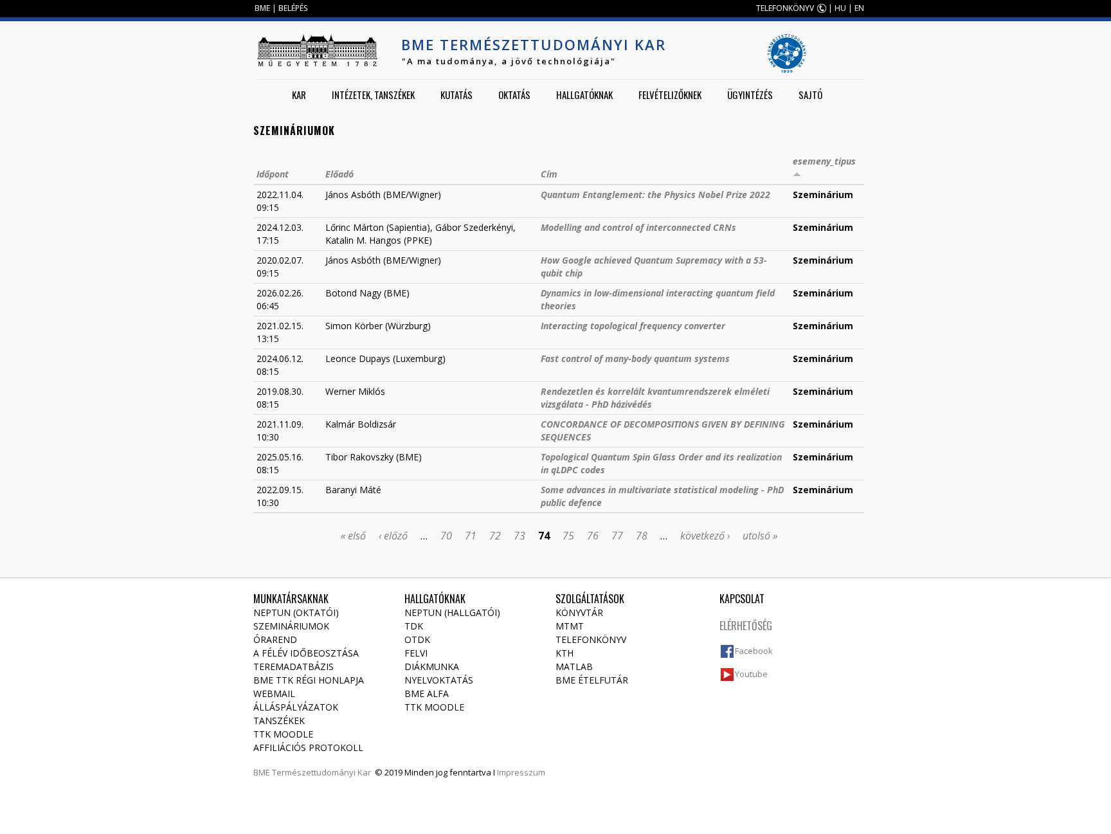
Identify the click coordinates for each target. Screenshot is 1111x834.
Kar (299, 94)
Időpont (273, 174)
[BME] (317, 50)
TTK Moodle (283, 734)
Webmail (274, 693)
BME (262, 8)
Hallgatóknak (584, 94)
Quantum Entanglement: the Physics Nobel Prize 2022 (655, 194)
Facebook (754, 651)
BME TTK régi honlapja (308, 680)
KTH (565, 653)
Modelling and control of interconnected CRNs (638, 227)
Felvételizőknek (669, 94)
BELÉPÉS (292, 8)
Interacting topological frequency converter (633, 326)
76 (593, 536)
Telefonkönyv (591, 639)
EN (859, 8)
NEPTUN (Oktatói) (296, 612)
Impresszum (521, 772)
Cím (549, 174)
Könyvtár (579, 612)
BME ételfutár (592, 680)
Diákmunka (431, 666)
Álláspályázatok (295, 707)
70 (446, 536)
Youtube (751, 674)
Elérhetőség (745, 625)
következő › (705, 536)
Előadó (339, 174)
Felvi (416, 653)
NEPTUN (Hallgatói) (452, 612)
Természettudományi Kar (321, 772)
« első (353, 536)
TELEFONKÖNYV (785, 8)
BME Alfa (426, 693)
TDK (413, 626)
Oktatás (514, 94)
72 (495, 536)
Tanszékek (279, 720)
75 (568, 536)
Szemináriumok (291, 626)
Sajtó (810, 94)
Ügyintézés (750, 94)
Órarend (275, 639)
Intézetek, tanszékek (373, 94)
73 (519, 536)
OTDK (417, 639)
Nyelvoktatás (438, 680)
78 (641, 536)
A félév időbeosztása (306, 653)
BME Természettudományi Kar (533, 44)
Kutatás (456, 94)
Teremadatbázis (293, 666)
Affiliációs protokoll (308, 747)
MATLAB (574, 666)
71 (470, 536)
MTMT (570, 626)
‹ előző (393, 536)
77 (617, 536)
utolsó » (760, 536)
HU (840, 8)
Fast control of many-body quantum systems (635, 358)
